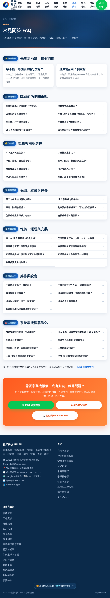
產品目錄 (29, 4)
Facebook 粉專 (13, 484)
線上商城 (38, 4)
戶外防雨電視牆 (65, 455)
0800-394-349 (32, 459)
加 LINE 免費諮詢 (31, 405)
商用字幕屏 (63, 450)
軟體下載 (7, 564)
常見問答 (74, 4)
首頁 (5, 18)
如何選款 (65, 4)
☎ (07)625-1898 (79, 405)
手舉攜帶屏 (63, 476)
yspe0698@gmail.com (15, 464)
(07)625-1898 (11, 459)
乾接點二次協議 (65, 486)
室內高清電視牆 (65, 461)
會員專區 (83, 4)
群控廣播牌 (63, 492)
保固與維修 (8, 559)
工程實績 (47, 4)
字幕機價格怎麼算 (12, 544)
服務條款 (7, 580)
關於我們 (20, 4)
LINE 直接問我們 (85, 366)
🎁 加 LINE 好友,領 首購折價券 (53, 585)
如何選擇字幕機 (11, 554)
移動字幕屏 (63, 481)
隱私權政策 (8, 575)
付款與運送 (8, 570)
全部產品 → (63, 497)
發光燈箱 (62, 466)
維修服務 (56, 4)
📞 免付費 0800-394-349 (55, 415)
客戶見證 (7, 528)
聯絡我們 (92, 4)
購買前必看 (8, 549)
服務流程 (7, 513)
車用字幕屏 (63, 471)
